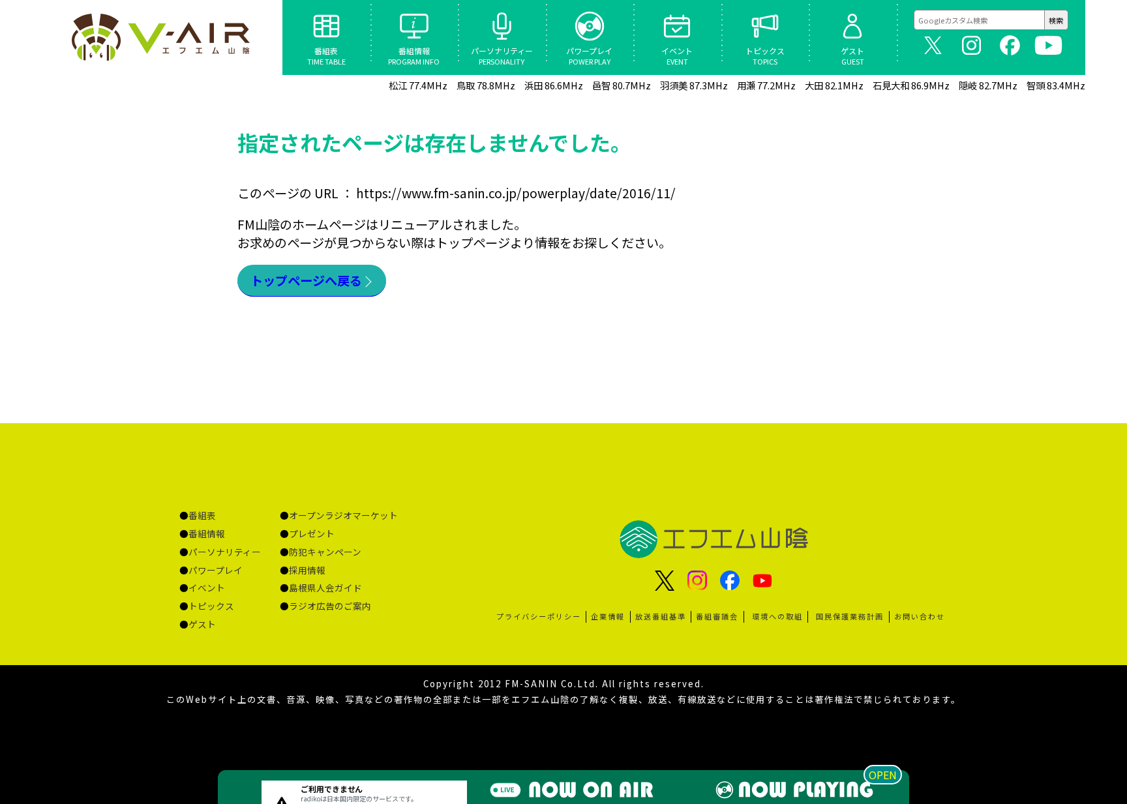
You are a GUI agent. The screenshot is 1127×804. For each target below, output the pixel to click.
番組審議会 (717, 616)
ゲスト (202, 624)
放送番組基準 (660, 616)
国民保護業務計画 (850, 616)
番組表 (202, 515)
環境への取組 (777, 616)
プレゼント (312, 533)
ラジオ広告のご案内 (330, 605)
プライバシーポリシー (538, 616)
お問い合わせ (919, 616)
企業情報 (608, 616)
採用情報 (307, 569)
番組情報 (206, 533)
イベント (206, 587)
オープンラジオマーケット (343, 515)
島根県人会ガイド (325, 587)
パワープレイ (215, 569)
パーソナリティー (224, 551)
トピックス (211, 605)
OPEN (883, 774)
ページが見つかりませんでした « (162, 37)
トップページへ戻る (306, 280)
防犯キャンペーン (325, 551)
